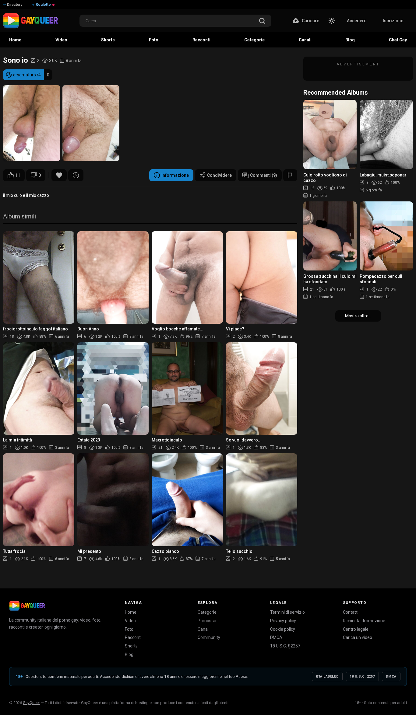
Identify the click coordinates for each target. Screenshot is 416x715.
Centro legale (355, 629)
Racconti (133, 637)
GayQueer (31, 702)
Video (130, 620)
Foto (129, 629)
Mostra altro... (358, 315)
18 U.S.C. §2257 (285, 646)
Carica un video (357, 637)
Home (130, 612)
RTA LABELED (327, 676)
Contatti (350, 612)
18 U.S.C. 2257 (362, 676)
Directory (14, 4)
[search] (262, 21)
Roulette (43, 4)
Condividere (219, 175)
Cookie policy (282, 629)
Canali (204, 629)
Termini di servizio (287, 612)
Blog (129, 654)
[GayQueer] (27, 606)
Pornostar (207, 620)
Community (209, 637)
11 (17, 175)
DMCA (276, 637)
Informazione (175, 175)
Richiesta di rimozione (364, 620)
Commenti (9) (263, 175)
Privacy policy (283, 620)
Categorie (207, 612)
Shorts (131, 646)
